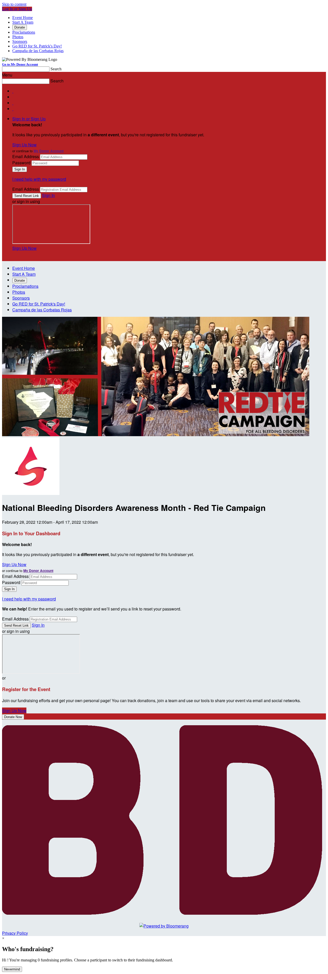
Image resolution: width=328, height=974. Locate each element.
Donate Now (13, 717)
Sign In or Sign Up (29, 119)
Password (21, 163)
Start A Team (22, 22)
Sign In (48, 195)
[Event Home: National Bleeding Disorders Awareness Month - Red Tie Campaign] (30, 493)
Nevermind (12, 969)
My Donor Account (49, 150)
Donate (19, 27)
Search (55, 69)
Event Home (22, 17)
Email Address (25, 156)
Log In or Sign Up (17, 9)
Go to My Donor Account (20, 64)
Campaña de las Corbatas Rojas (38, 51)
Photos (17, 37)
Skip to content (14, 4)
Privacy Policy (15, 933)
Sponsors (19, 41)
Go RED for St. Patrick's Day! (37, 46)
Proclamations (23, 32)
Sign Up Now (24, 145)
